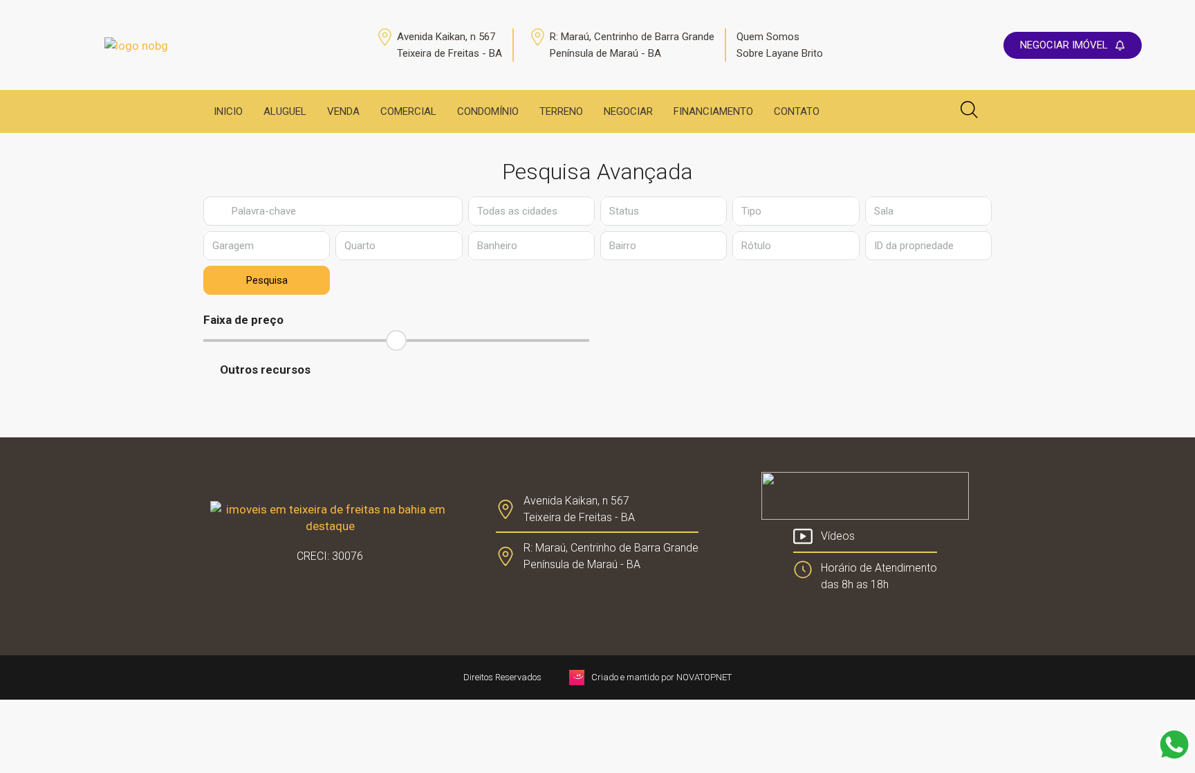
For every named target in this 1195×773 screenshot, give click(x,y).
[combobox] (531, 211)
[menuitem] (895, 111)
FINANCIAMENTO (713, 111)
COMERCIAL (408, 111)
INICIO (228, 111)
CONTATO (796, 111)
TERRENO (561, 111)
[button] (597, 369)
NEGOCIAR (628, 111)
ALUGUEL (284, 111)
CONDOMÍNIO (488, 111)
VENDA (343, 111)
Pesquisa (267, 280)
